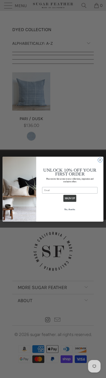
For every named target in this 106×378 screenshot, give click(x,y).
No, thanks (69, 209)
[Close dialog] (100, 159)
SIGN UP (70, 198)
